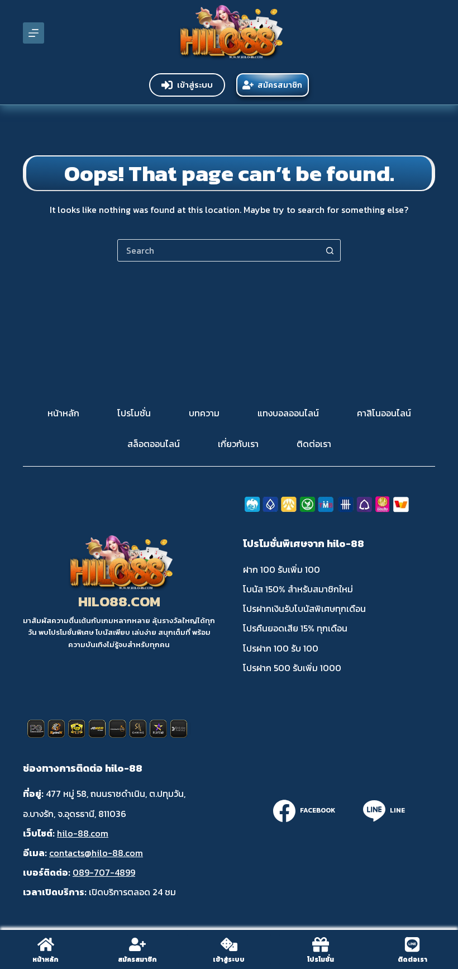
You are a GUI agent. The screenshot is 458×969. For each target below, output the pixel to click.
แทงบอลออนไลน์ (288, 413)
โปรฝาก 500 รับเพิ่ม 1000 (292, 667)
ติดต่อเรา (314, 444)
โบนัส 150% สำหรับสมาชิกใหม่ (298, 589)
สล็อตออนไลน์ (153, 444)
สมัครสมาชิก (279, 85)
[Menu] (33, 33)
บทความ (204, 413)
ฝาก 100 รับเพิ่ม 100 (281, 569)
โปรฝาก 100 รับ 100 (280, 648)
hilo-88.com (82, 833)
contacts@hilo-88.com (96, 852)
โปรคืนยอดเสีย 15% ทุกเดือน (295, 628)
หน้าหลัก (63, 413)
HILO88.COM (119, 601)
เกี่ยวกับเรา (238, 444)
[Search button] (329, 250)
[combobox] (218, 250)
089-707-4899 (104, 872)
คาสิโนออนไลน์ (384, 413)
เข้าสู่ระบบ (195, 84)
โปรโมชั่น (134, 413)
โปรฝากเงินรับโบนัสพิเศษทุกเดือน (304, 608)
